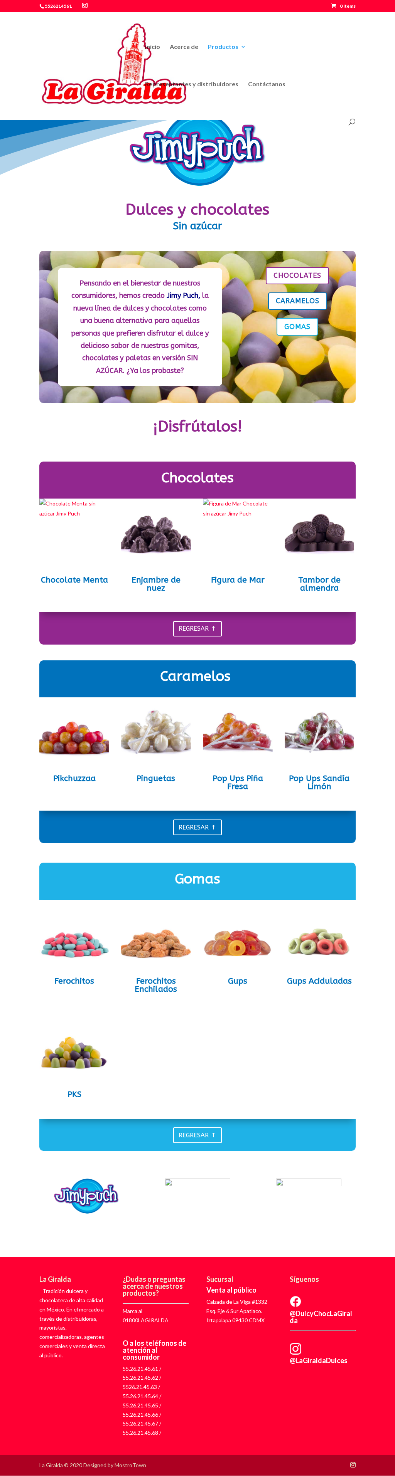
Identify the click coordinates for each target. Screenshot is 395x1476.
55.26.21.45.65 (140, 1405)
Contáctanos (266, 84)
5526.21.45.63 (140, 1387)
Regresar (194, 628)
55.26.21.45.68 (140, 1432)
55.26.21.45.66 (140, 1414)
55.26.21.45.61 (140, 1368)
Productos (223, 47)
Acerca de (184, 47)
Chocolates (297, 275)
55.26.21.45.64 (140, 1396)
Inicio (152, 47)
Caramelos (297, 301)
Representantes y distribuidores (191, 84)
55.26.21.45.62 (140, 1377)
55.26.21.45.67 (140, 1423)
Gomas (297, 326)
